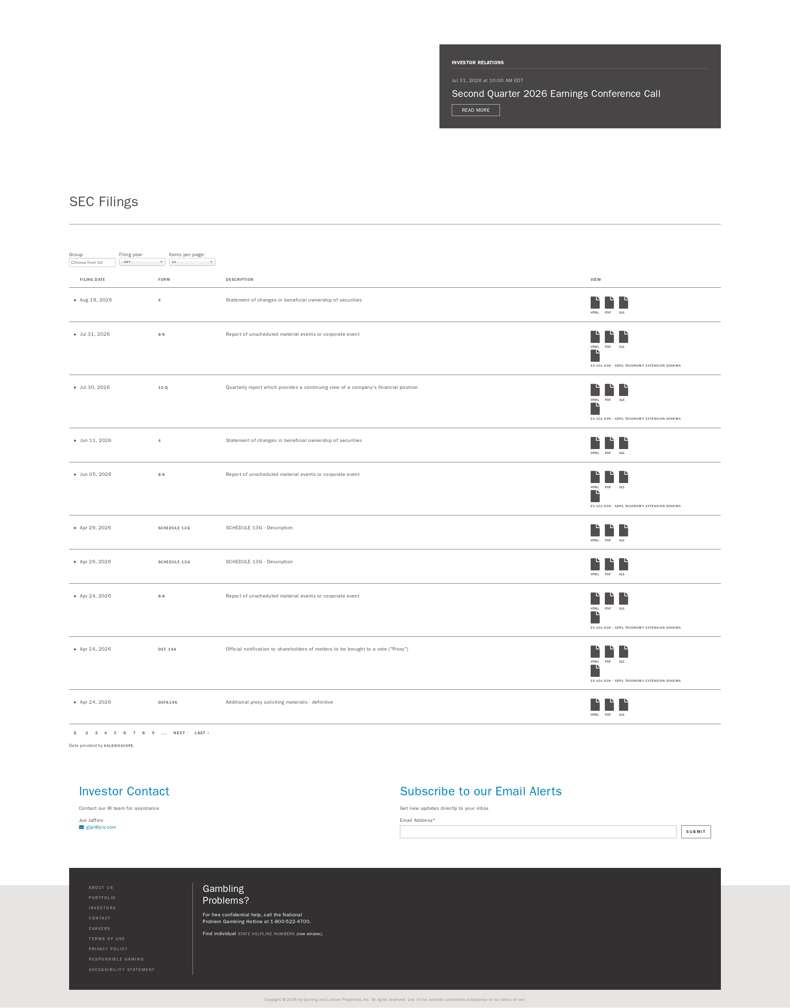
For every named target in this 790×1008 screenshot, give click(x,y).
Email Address (418, 820)
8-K (161, 334)
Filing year (131, 254)
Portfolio (102, 897)
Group (76, 254)
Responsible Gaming (116, 959)
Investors (721, 10)
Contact (763, 10)
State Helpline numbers (266, 933)
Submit (696, 831)
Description (239, 279)
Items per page (186, 254)
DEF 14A (167, 649)
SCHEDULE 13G (174, 528)
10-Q (163, 387)
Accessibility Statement (122, 969)
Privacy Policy (108, 949)
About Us (619, 10)
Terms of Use (107, 938)
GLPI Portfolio (670, 10)
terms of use (513, 999)
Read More (476, 110)
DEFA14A (168, 702)
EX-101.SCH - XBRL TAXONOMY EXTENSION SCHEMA (636, 366)
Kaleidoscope (118, 746)
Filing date (92, 279)
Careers (100, 928)
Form (164, 279)
